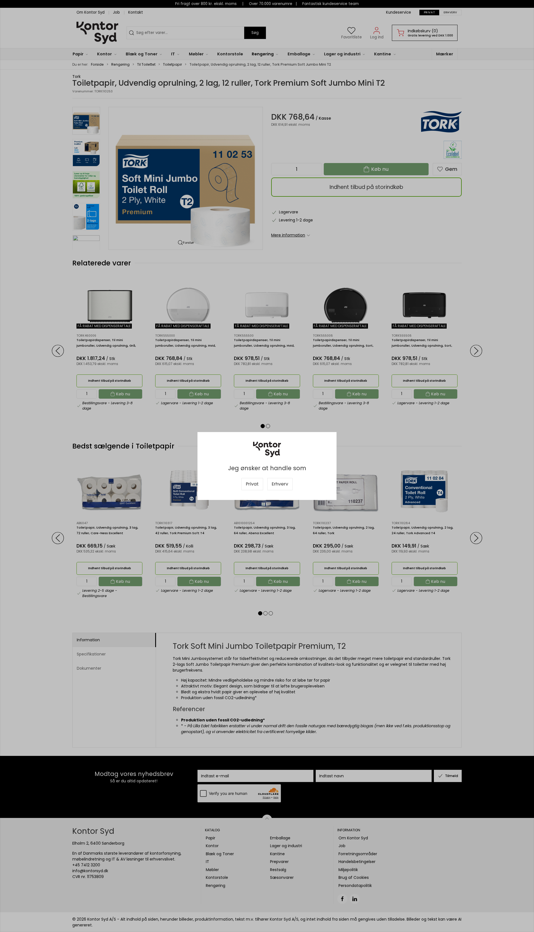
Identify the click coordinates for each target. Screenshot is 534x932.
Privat (252, 484)
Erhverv (280, 484)
